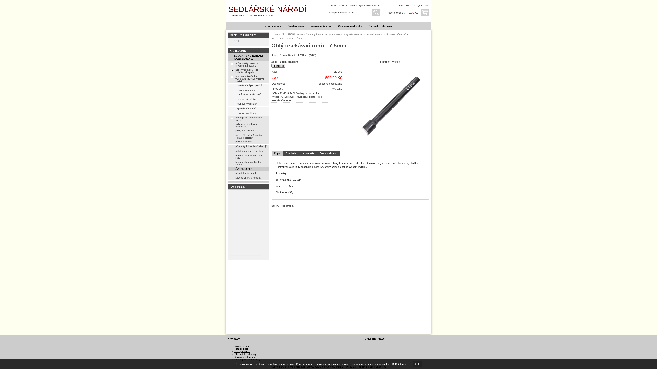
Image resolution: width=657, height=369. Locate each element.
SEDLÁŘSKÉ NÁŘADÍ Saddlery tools (291, 93)
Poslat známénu (328, 153)
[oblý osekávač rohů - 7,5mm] (389, 105)
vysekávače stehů (246, 108)
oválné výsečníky (246, 90)
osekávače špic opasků (249, 85)
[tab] (277, 153)
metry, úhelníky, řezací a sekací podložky (248, 136)
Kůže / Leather (243, 168)
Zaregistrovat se (421, 5)
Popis (277, 153)
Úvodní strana (273, 26)
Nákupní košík (242, 351)
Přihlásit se (404, 5)
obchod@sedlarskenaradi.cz (365, 5)
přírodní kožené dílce (246, 173)
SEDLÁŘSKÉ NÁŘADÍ (267, 9)
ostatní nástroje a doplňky (249, 151)
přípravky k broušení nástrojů (251, 146)
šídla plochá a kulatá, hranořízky (246, 125)
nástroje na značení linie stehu (248, 118)
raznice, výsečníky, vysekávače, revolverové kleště (249, 79)
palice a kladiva (243, 141)
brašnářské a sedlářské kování (248, 163)
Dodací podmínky (321, 26)
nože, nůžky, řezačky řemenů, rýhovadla (246, 64)
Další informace (400, 364)
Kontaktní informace (380, 26)
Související (291, 153)
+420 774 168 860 (339, 5)
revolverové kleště (246, 113)
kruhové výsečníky (247, 103)
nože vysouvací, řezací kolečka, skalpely (247, 71)
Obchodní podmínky (350, 26)
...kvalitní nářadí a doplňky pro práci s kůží (251, 15)
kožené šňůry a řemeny (248, 177)
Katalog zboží (296, 26)
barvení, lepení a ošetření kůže (249, 156)
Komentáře (308, 153)
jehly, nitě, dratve (244, 130)
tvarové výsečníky (246, 99)
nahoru (275, 205)
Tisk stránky (287, 205)
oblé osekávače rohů (249, 94)
